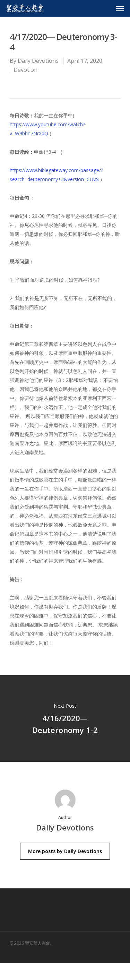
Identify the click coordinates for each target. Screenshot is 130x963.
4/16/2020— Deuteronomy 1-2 (65, 718)
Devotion (25, 70)
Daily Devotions (38, 61)
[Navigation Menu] (120, 8)
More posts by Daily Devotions (65, 851)
